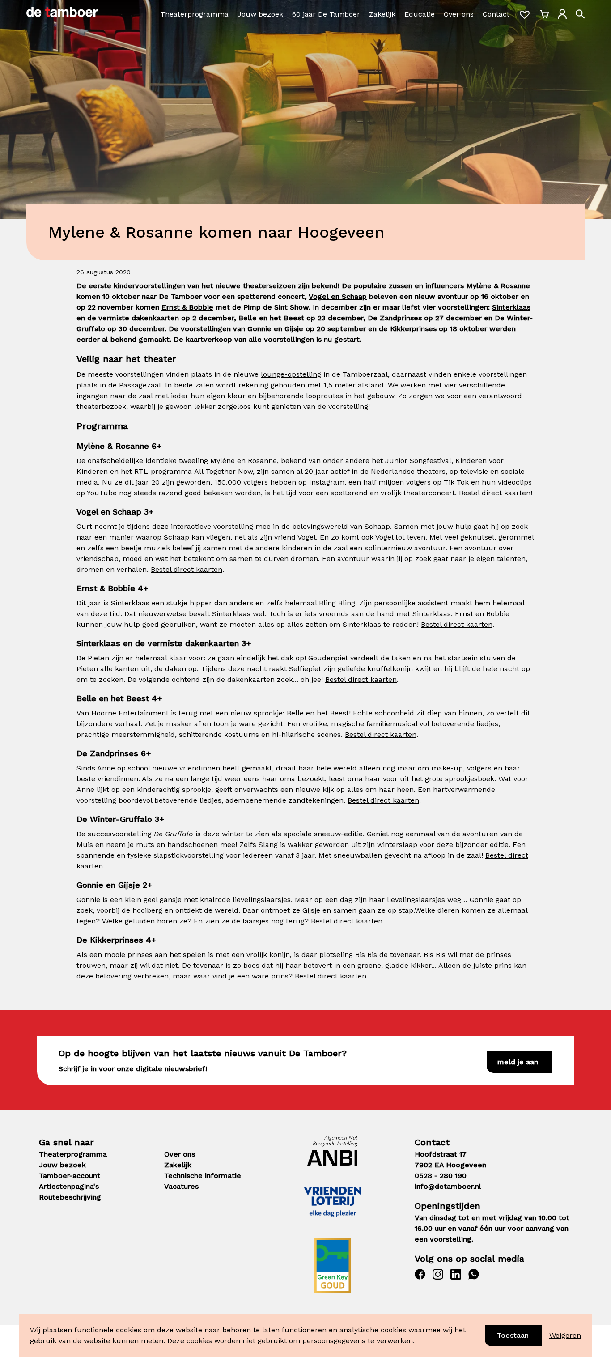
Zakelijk (382, 14)
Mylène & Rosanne (498, 285)
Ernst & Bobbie (187, 307)
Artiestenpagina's (69, 1186)
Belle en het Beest (271, 318)
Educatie (419, 14)
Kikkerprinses (413, 328)
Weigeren (565, 1335)
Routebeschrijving (70, 1197)
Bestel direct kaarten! (495, 493)
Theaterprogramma (194, 14)
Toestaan (513, 1335)
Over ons (459, 14)
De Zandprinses (395, 318)
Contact (496, 14)
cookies (128, 1330)
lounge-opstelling (291, 374)
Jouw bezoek (260, 14)
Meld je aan (517, 1062)
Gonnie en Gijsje (275, 328)
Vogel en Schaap (338, 296)
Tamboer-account (69, 1175)
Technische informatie (202, 1175)
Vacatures (181, 1186)
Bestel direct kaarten (186, 569)
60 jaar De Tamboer (326, 14)
